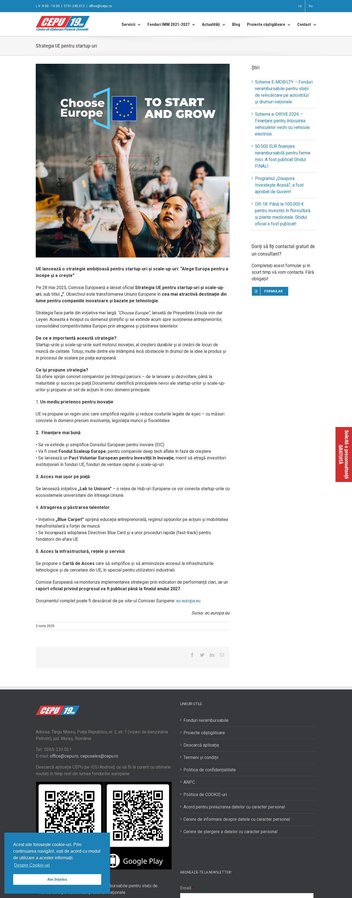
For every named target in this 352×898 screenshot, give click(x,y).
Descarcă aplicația (201, 745)
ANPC (189, 782)
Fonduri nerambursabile (206, 720)
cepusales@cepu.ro (99, 756)
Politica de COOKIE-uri (205, 794)
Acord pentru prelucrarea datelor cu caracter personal (234, 807)
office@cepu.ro (100, 6)
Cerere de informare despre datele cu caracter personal (236, 819)
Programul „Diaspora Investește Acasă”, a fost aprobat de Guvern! (279, 185)
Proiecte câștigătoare (204, 732)
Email (187, 888)
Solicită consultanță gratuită (344, 454)
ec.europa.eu (188, 600)
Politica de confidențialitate (209, 769)
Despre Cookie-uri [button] (32, 865)
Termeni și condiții (200, 757)
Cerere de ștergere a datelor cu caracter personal (230, 831)
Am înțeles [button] (57, 879)
